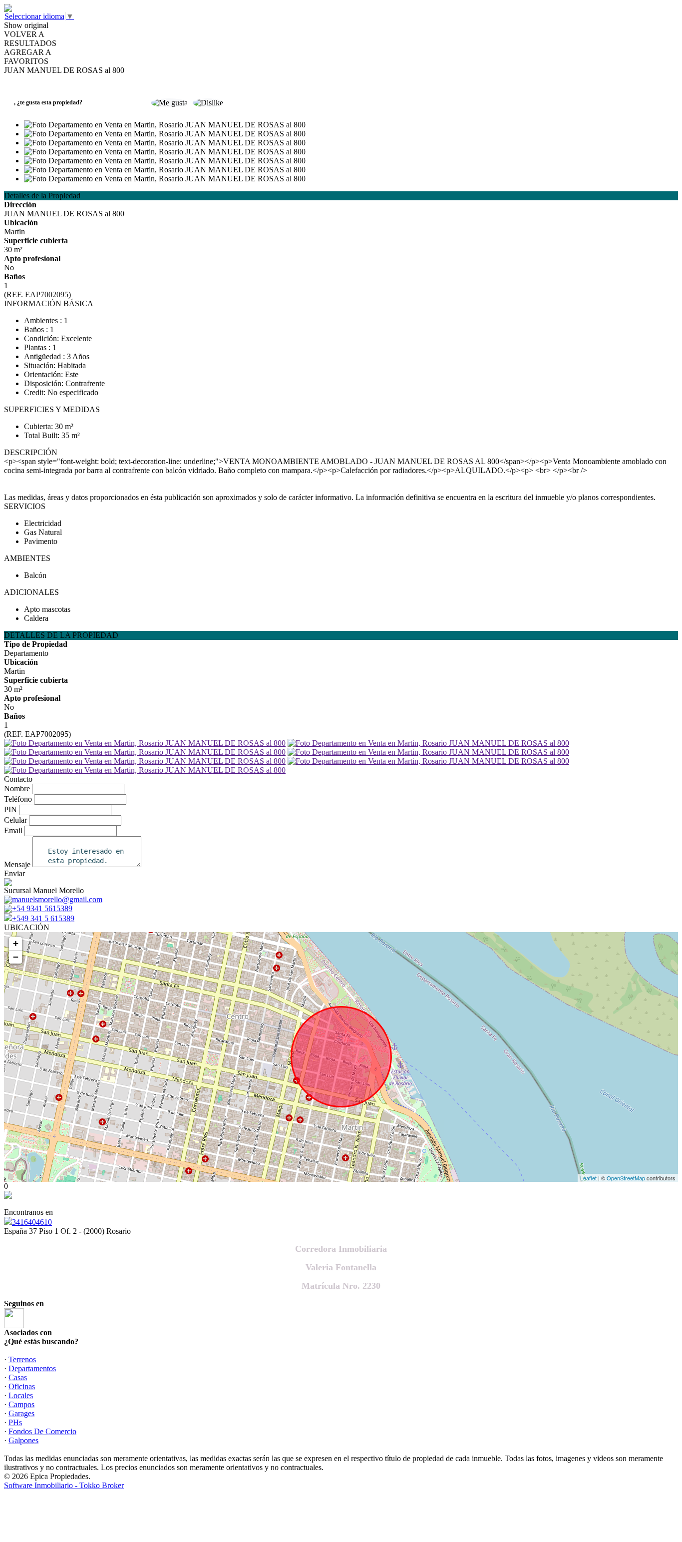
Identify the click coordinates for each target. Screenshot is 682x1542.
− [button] (15, 957)
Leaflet (588, 1178)
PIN (10, 809)
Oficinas (21, 1386)
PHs (15, 1422)
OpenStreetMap (626, 1178)
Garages (21, 1413)
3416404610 (32, 1222)
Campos (21, 1404)
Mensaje (17, 864)
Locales (20, 1395)
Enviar (14, 873)
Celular (15, 820)
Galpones (23, 1440)
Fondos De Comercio (42, 1431)
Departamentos (32, 1368)
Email (13, 830)
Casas (17, 1377)
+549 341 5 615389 (43, 918)
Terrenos (22, 1359)
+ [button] (15, 943)
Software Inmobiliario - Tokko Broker (64, 1485)
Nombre (17, 788)
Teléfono (18, 799)
